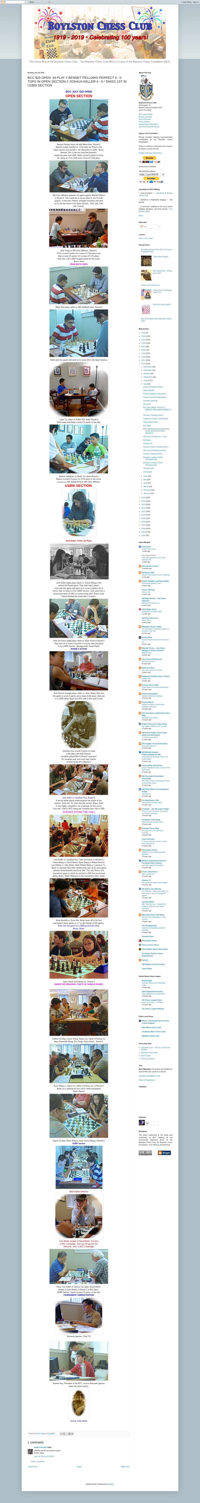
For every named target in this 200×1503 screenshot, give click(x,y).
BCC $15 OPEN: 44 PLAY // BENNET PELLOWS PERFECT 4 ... (157, 409)
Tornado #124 (148, 468)
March (146, 486)
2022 (143, 343)
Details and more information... (151, 153)
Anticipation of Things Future (152, 611)
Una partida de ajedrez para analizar (155, 882)
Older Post (125, 1467)
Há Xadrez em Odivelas (151, 889)
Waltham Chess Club (150, 1036)
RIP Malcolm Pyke (148, 661)
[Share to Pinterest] (72, 1433)
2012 (143, 508)
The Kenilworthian (149, 926)
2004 (143, 536)
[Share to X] (66, 1433)
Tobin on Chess (148, 668)
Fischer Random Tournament (154, 394)
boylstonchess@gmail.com (149, 1076)
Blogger (111, 1484)
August (146, 380)
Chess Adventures (150, 872)
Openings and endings (150, 718)
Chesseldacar (148, 702)
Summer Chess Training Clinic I (155, 447)
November (147, 370)
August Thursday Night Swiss (154, 397)
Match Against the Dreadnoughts (153, 994)
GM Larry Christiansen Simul (154, 450)
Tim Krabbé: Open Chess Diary (155, 949)
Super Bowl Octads (160, 257)
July (145, 384)
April (145, 483)
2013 (143, 504)
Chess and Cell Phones (150, 285)
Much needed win (148, 874)
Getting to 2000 (148, 573)
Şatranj (145, 960)
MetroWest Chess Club (151, 1027)
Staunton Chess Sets (149, 1053)
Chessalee (146, 547)
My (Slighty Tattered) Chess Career (154, 726)
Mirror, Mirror (146, 620)
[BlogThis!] (64, 1433)
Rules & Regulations (147, 1080)
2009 (143, 518)
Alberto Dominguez (150, 694)
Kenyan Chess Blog (150, 685)
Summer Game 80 (150, 401)
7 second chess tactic (150, 737)
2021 (143, 346)
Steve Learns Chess (150, 945)
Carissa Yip (147, 443)
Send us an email (146, 238)
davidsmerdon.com (150, 618)
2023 (143, 340)
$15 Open (147, 426)
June (145, 476)
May (145, 480)
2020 (143, 350)
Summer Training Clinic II (153, 415)
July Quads (147, 472)
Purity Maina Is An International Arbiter (155, 687)
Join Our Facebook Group (149, 127)
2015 (143, 498)
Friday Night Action (150, 422)
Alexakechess (148, 936)
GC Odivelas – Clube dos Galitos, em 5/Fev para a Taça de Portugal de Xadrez (155, 893)
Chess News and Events (152, 765)
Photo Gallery (144, 122)
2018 (143, 357)
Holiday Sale (146, 678)
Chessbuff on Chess (150, 566)
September (148, 377)
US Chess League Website (153, 1009)
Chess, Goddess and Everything (155, 581)
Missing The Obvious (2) (150, 603)
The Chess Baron (148, 1059)
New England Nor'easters (152, 992)
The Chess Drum (149, 555)
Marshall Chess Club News (153, 915)
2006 (143, 529)
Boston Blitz (147, 981)
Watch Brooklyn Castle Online (152, 822)
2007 (143, 525)
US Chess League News (152, 1000)
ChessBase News (149, 941)
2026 (143, 333)
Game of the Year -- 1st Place (152, 1002)
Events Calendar (145, 117)
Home (79, 1467)
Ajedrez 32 (146, 880)
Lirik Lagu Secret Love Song (152, 670)
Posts (144, 227)
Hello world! (146, 592)
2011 (143, 511)
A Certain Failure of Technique (152, 865)
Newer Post (32, 1467)
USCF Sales (146, 1056)
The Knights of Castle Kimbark (154, 744)
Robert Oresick (40, 1447)
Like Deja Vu (146, 794)
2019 (143, 353)
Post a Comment (37, 1462)
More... (141, 216)
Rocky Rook (147, 637)
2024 (143, 336)
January (146, 493)
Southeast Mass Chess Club (153, 1032)
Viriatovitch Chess (149, 850)
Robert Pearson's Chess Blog (154, 724)
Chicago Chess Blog (150, 828)
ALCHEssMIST (148, 902)
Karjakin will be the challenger (152, 696)
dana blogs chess (149, 609)
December (147, 367)
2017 (143, 360)
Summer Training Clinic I (153, 454)
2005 (143, 532)
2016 (143, 364)
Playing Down (147, 653)
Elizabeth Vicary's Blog (151, 627)
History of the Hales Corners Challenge (156, 575)
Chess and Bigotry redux (153, 387)
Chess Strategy (148, 590)
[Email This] (61, 1433)
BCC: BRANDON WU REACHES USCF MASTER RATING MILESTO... (156, 431)
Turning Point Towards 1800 (152, 802)
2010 (143, 515)
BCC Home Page (146, 114)
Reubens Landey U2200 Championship (153, 458)
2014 (143, 501)
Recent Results (145, 119)
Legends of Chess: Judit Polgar (155, 419)
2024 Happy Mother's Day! (151, 583)
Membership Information (148, 124)
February (147, 490)
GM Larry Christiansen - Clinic (155, 437)
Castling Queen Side (150, 800)
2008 (143, 522)
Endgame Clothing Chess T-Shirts (156, 676)
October (146, 374)
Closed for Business (149, 746)
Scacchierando (148, 839)
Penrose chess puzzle (162, 304)
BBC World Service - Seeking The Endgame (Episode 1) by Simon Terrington (154, 906)
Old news (147, 404)
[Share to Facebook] (69, 1433)
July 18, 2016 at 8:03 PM (44, 1456)
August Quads (148, 390)
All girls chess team (149, 549)
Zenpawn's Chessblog (151, 820)
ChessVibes (147, 969)
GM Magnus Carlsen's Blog (153, 964)
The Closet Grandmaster (152, 659)
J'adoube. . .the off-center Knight (155, 809)
